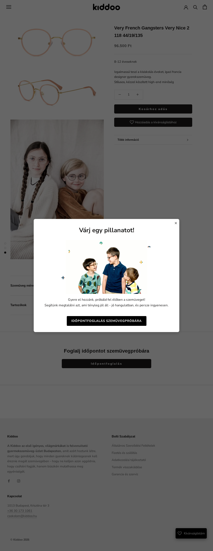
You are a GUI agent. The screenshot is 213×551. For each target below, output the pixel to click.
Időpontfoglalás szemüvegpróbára (106, 321)
